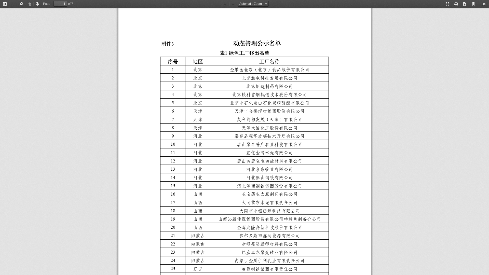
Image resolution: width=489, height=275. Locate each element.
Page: (47, 4)
